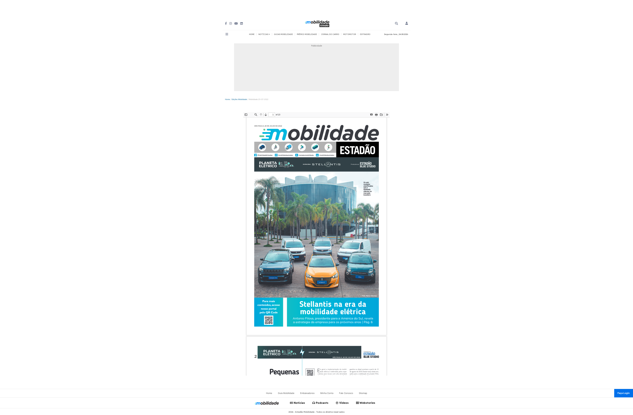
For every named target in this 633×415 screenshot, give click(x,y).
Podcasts (321, 402)
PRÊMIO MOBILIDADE (307, 34)
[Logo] (317, 23)
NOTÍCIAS (263, 34)
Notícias (299, 402)
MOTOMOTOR (349, 34)
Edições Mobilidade (239, 99)
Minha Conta (326, 393)
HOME (252, 34)
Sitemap (363, 393)
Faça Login (624, 393)
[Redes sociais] (226, 23)
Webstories (367, 402)
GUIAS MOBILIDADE (283, 34)
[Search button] (396, 23)
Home (227, 99)
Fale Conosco (346, 393)
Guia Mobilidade (286, 393)
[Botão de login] (406, 24)
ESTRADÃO (365, 34)
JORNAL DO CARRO (330, 34)
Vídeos (343, 402)
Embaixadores (307, 393)
